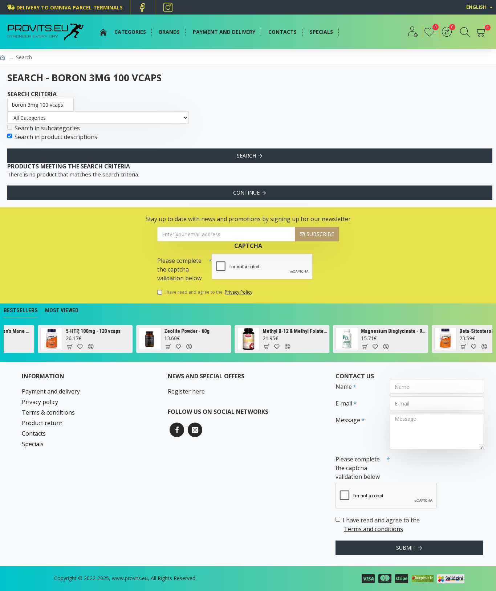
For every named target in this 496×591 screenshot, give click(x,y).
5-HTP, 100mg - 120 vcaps (88, 331)
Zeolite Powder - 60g (182, 331)
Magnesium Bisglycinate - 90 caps (389, 331)
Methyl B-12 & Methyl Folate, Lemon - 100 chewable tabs (290, 331)
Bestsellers (21, 310)
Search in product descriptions (56, 137)
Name (344, 387)
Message (348, 420)
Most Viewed (61, 310)
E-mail (344, 403)
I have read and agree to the (208, 292)
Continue (246, 192)
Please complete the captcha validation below (179, 269)
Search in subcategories (47, 128)
